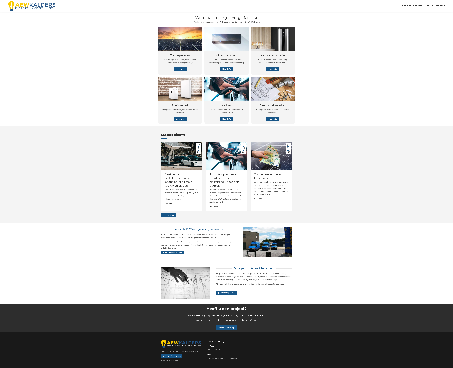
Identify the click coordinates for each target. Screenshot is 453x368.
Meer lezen (169, 203)
